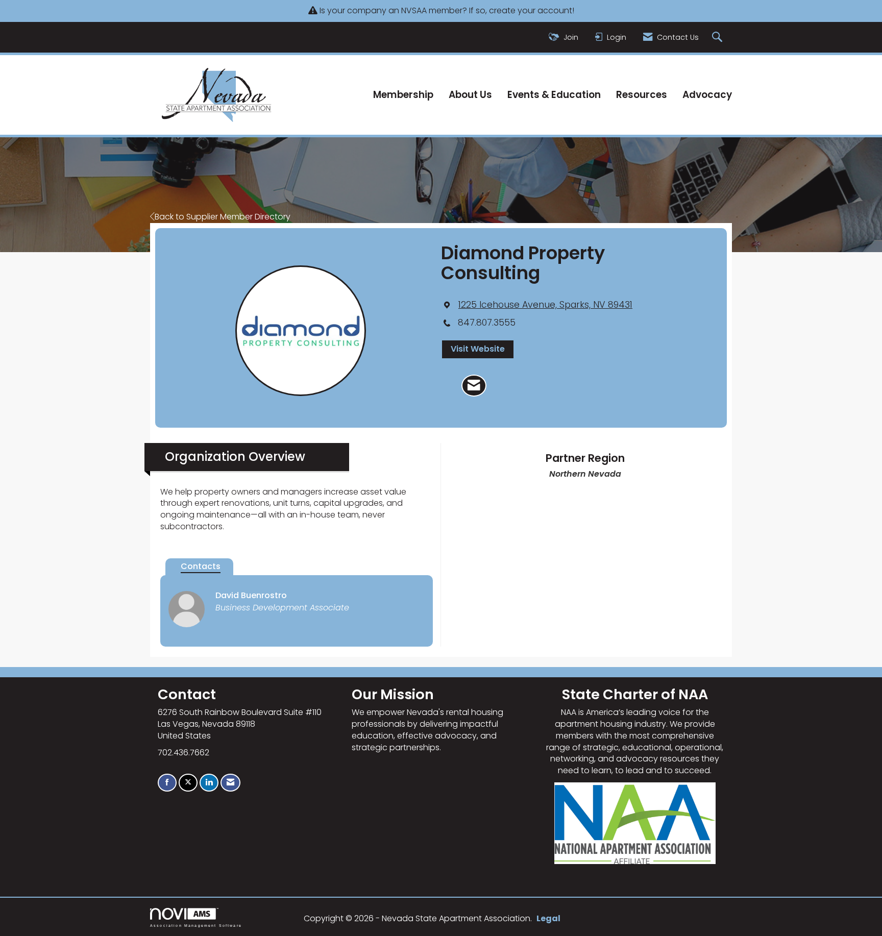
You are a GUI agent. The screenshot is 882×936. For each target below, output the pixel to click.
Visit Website (478, 349)
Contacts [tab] (200, 566)
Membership (403, 95)
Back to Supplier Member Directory (222, 217)
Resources (641, 95)
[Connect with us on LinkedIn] (209, 783)
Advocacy (707, 95)
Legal (548, 918)
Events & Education (554, 95)
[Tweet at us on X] (188, 783)
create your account (530, 10)
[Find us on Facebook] (167, 783)
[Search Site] (718, 37)
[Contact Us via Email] (230, 783)
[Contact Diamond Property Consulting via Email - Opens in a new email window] (473, 386)
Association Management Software (196, 925)
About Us (470, 95)
